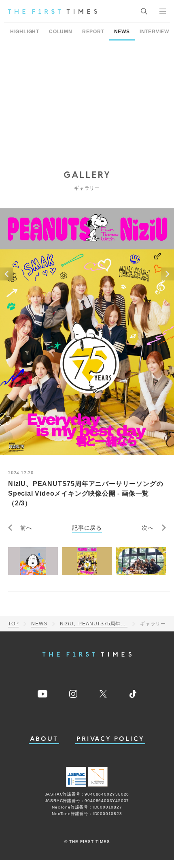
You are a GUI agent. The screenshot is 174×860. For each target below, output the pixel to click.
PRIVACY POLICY (110, 739)
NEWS (122, 31)
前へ (26, 527)
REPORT (93, 31)
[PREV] (6, 273)
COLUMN (60, 31)
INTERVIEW (154, 31)
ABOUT (44, 739)
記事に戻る (87, 527)
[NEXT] (167, 273)
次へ (148, 527)
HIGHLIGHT (24, 31)
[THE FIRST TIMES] (52, 11)
